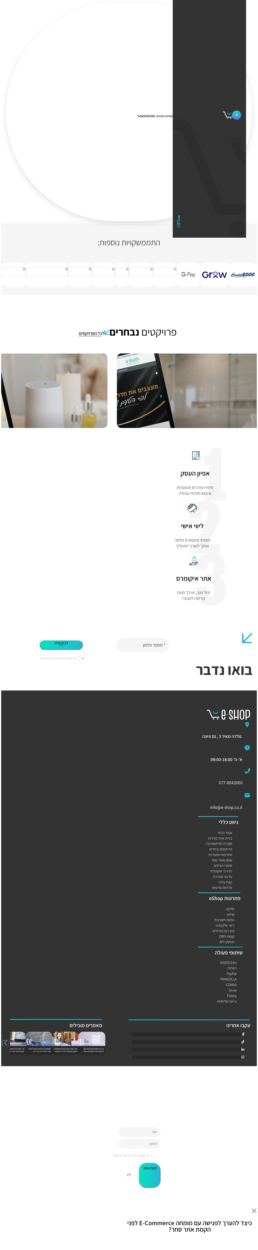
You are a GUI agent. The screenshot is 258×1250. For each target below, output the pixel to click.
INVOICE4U (228, 962)
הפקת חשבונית (224, 919)
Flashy (232, 995)
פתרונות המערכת (220, 854)
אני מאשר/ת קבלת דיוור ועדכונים (58, 658)
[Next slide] (6, 1043)
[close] (236, 115)
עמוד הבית (225, 832)
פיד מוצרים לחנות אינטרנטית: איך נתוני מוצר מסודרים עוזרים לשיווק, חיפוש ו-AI (12, 1052)
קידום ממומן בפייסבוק (212, 140)
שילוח (230, 914)
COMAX (231, 984)
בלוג (213, 213)
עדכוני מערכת (222, 876)
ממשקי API (226, 941)
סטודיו (208, 93)
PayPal (232, 973)
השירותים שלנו (206, 15)
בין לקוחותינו (206, 173)
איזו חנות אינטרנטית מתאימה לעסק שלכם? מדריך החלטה (65, 1050)
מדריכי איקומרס (221, 871)
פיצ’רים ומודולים (223, 930)
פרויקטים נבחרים (206, 188)
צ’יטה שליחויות (227, 1001)
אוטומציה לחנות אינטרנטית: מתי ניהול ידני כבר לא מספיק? (39, 1051)
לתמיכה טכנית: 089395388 (157, 115)
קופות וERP (226, 936)
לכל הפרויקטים (91, 333)
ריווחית (232, 968)
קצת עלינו (225, 882)
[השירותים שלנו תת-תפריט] (200, 19)
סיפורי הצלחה (209, 202)
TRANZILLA (228, 979)
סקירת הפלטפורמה (219, 843)
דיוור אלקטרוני (224, 925)
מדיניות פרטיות (222, 887)
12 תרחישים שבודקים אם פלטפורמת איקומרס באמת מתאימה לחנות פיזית (93, 1051)
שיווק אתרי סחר (221, 860)
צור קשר (207, 220)
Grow (233, 990)
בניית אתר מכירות (220, 838)
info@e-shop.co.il (226, 807)
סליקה (230, 908)
